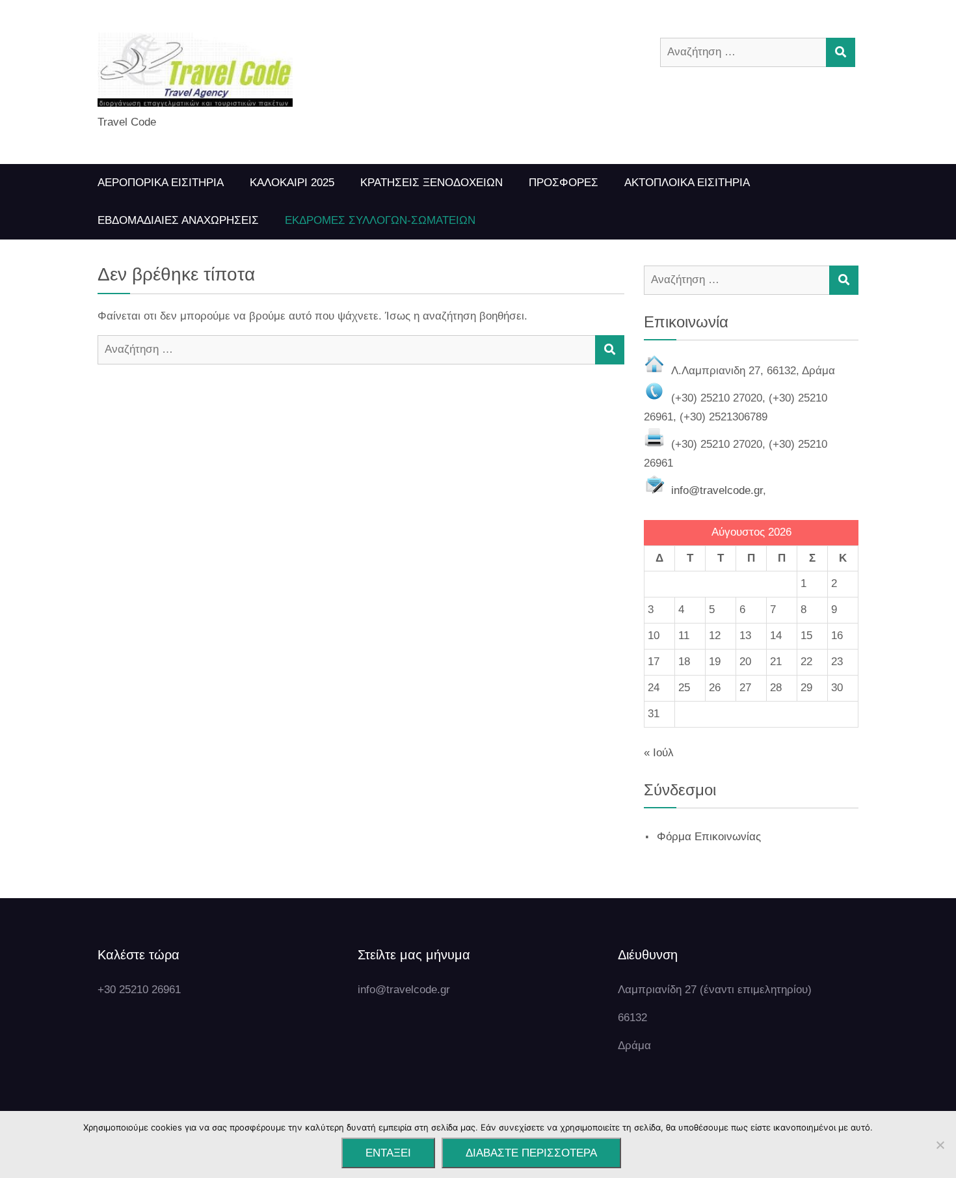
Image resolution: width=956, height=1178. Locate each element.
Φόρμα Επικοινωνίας (709, 836)
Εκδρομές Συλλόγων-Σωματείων (380, 220)
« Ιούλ (659, 753)
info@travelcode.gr (717, 490)
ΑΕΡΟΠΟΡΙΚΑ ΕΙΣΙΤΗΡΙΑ (161, 182)
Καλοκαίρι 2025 (292, 182)
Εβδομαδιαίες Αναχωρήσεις (178, 220)
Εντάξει (388, 1153)
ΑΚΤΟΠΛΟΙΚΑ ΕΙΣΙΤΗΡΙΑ (687, 182)
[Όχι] (939, 1144)
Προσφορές (563, 182)
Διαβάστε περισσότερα (531, 1153)
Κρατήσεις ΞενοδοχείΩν (431, 182)
